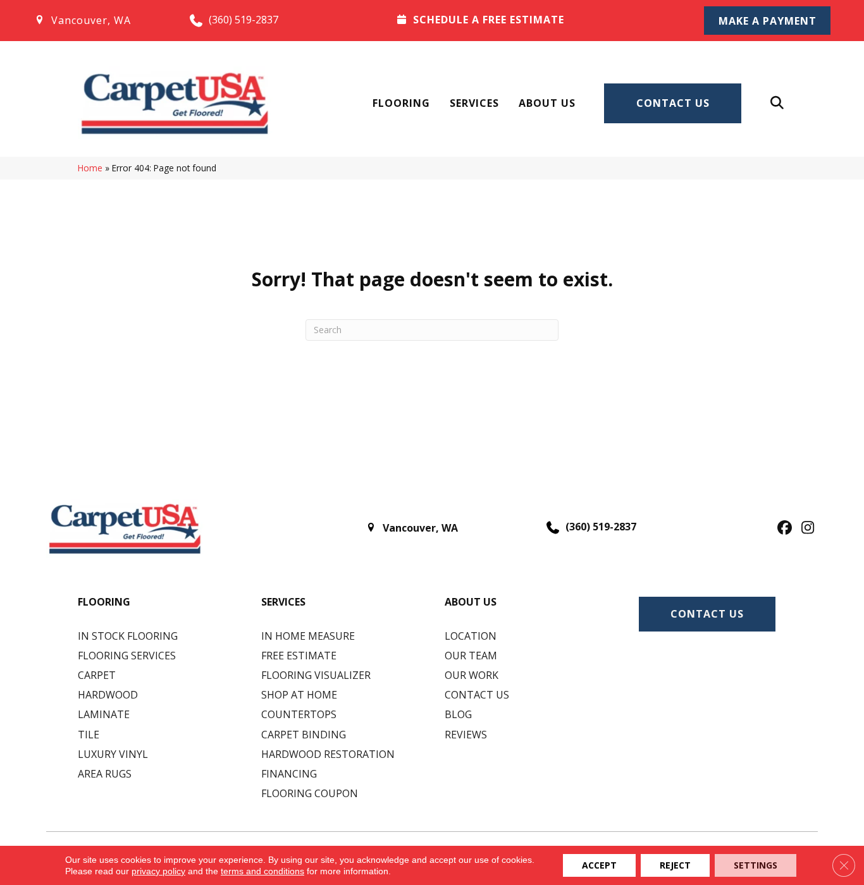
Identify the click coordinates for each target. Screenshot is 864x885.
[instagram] (805, 528)
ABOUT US (471, 602)
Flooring (401, 103)
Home (90, 168)
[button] (767, 20)
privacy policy (158, 871)
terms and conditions (262, 871)
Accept (599, 865)
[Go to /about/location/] (99, 20)
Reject (675, 865)
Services (474, 103)
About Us (547, 103)
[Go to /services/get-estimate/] (534, 19)
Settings (755, 865)
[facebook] (783, 528)
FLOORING (104, 602)
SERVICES (283, 602)
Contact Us (673, 103)
